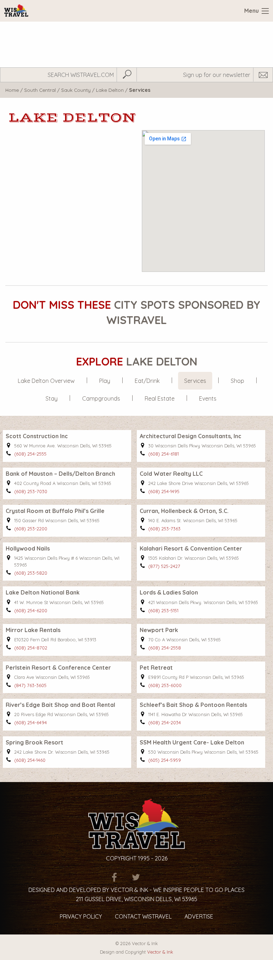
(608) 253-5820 (30, 573)
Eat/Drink (147, 380)
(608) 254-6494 (30, 722)
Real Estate (160, 398)
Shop (237, 380)
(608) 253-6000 (165, 685)
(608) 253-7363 (164, 528)
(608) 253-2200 (30, 528)
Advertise (198, 916)
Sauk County (76, 90)
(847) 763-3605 (30, 685)
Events (207, 398)
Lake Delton (110, 90)
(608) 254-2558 (164, 648)
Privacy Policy (81, 916)
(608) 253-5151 (163, 610)
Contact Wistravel (143, 916)
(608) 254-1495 (164, 491)
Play (104, 380)
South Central (40, 90)
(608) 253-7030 (30, 491)
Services (195, 380)
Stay (52, 398)
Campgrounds (101, 398)
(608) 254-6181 (163, 454)
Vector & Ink (160, 952)
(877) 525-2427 (164, 566)
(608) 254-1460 (30, 760)
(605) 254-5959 (164, 760)
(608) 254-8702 (30, 648)
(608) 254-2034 (164, 722)
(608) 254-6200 (30, 610)
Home (12, 90)
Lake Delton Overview (46, 380)
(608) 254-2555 (30, 454)
